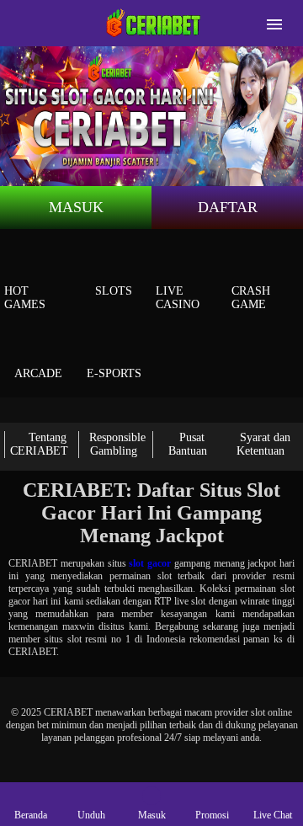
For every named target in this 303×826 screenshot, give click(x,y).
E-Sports (114, 373)
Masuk (76, 207)
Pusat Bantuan (187, 444)
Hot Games (24, 298)
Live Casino (177, 298)
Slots (113, 291)
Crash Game (250, 298)
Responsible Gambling (117, 444)
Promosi (212, 815)
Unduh (91, 815)
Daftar (228, 207)
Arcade (38, 373)
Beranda (30, 815)
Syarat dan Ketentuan (263, 444)
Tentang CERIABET (39, 444)
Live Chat (272, 815)
